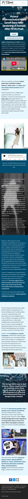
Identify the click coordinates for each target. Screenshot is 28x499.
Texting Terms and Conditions (19, 487)
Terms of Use (3, 489)
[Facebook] (22, 3)
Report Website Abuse (12, 489)
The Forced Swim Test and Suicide (14, 38)
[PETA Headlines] (9, 3)
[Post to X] (25, 3)
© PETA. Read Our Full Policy (7, 486)
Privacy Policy (23, 486)
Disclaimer (17, 486)
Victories (14, 34)
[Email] (17, 479)
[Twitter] (14, 479)
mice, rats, (4, 99)
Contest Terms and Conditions (6, 487)
